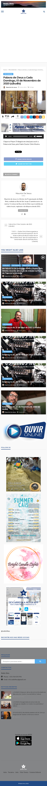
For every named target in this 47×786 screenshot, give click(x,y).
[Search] (44, 11)
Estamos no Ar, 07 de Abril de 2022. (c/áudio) (22, 355)
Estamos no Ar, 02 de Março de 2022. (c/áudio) (22, 382)
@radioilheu (5, 631)
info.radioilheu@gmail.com (17, 679)
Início (5, 772)
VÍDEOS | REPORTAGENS (30, 265)
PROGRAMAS (8, 74)
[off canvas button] (2, 11)
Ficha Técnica (24, 772)
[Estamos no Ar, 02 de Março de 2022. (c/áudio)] (23, 375)
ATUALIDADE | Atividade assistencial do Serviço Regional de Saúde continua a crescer (29, 713)
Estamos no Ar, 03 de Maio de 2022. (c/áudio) (22, 300)
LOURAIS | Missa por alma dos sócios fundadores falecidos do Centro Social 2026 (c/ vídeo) (29, 693)
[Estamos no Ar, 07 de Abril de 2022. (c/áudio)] (23, 348)
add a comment (12, 174)
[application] (23, 136)
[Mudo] (35, 136)
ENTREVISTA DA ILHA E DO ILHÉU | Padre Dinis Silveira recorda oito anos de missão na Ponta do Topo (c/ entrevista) (22, 270)
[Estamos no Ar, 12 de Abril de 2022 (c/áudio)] (23, 321)
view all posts (23, 210)
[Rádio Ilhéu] (23, 767)
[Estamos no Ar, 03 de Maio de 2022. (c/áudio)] (23, 294)
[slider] (40, 136)
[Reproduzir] (6, 136)
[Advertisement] (23, 38)
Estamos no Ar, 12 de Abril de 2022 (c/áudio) (21, 327)
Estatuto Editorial (35, 772)
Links (17, 772)
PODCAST (6, 265)
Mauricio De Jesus (11, 87)
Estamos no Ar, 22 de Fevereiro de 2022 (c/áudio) (21, 408)
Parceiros (11, 772)
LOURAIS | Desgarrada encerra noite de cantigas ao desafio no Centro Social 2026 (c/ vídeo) (28, 704)
